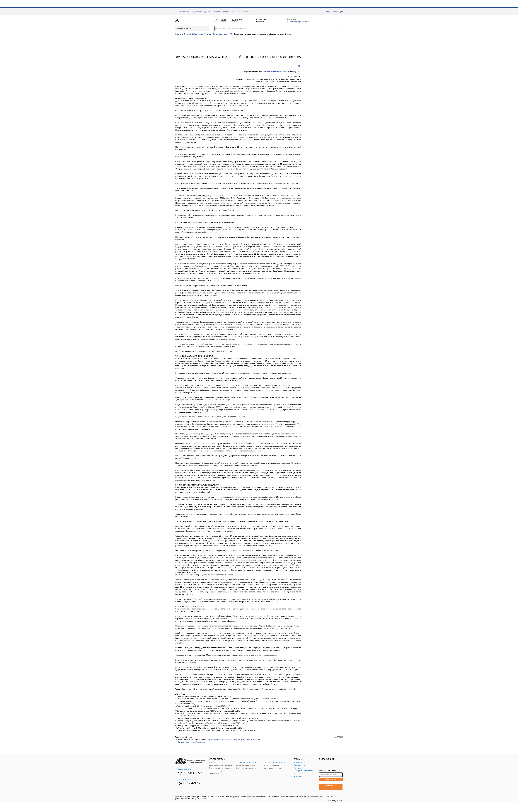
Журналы (207, 11)
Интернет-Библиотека (222, 11)
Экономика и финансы (250, 739)
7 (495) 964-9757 (189, 783)
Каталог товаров (184, 28)
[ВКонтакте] (299, 66)
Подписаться (331, 779)
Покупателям (196, 11)
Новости (236, 11)
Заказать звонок (184, 769)
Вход (328, 11)
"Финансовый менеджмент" (277, 71)
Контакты (246, 11)
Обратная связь (184, 779)
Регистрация (337, 11)
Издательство (183, 11)
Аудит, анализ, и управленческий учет (224, 739)
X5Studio (339, 801)
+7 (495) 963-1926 (189, 772)
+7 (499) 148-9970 (227, 20)
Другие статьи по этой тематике (191, 742)
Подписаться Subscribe (331, 786)
